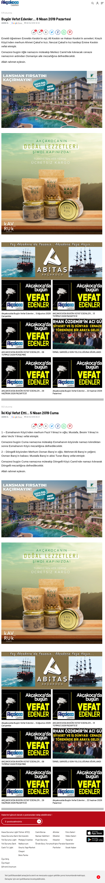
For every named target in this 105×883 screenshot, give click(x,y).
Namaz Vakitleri (42, 836)
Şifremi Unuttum (8, 866)
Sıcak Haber (70, 847)
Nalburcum (23, 843)
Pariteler (57, 847)
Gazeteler (69, 843)
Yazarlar (69, 839)
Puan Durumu (41, 839)
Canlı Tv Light (7, 847)
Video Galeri (70, 836)
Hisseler (56, 839)
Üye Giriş (5, 859)
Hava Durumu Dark (9, 836)
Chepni (21, 851)
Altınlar (56, 832)
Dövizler (56, 836)
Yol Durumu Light (9, 839)
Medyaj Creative (25, 839)
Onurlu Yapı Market (26, 847)
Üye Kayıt (5, 863)
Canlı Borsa (40, 832)
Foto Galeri (70, 832)
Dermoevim (23, 836)
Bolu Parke (23, 855)
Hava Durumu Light (9, 832)
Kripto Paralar (59, 843)
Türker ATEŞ (24, 832)
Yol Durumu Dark (8, 843)
